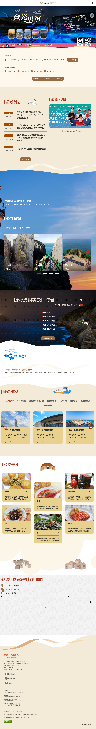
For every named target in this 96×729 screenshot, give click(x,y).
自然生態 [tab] (63, 401)
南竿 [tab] (21, 228)
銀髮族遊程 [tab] (21, 401)
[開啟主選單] (3, 3)
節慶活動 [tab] (73, 401)
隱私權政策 (7, 711)
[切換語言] (91, 3)
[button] (93, 25)
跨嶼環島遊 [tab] (85, 401)
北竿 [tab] (14, 228)
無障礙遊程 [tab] (51, 401)
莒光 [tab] (28, 228)
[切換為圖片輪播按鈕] (3, 46)
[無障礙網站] (8, 721)
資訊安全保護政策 (18, 711)
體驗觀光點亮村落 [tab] (36, 401)
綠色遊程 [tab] (48, 405)
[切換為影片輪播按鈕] (7, 46)
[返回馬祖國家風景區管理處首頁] (48, 3)
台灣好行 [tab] (10, 401)
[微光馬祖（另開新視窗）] (48, 27)
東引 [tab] (8, 228)
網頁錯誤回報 (87, 724)
